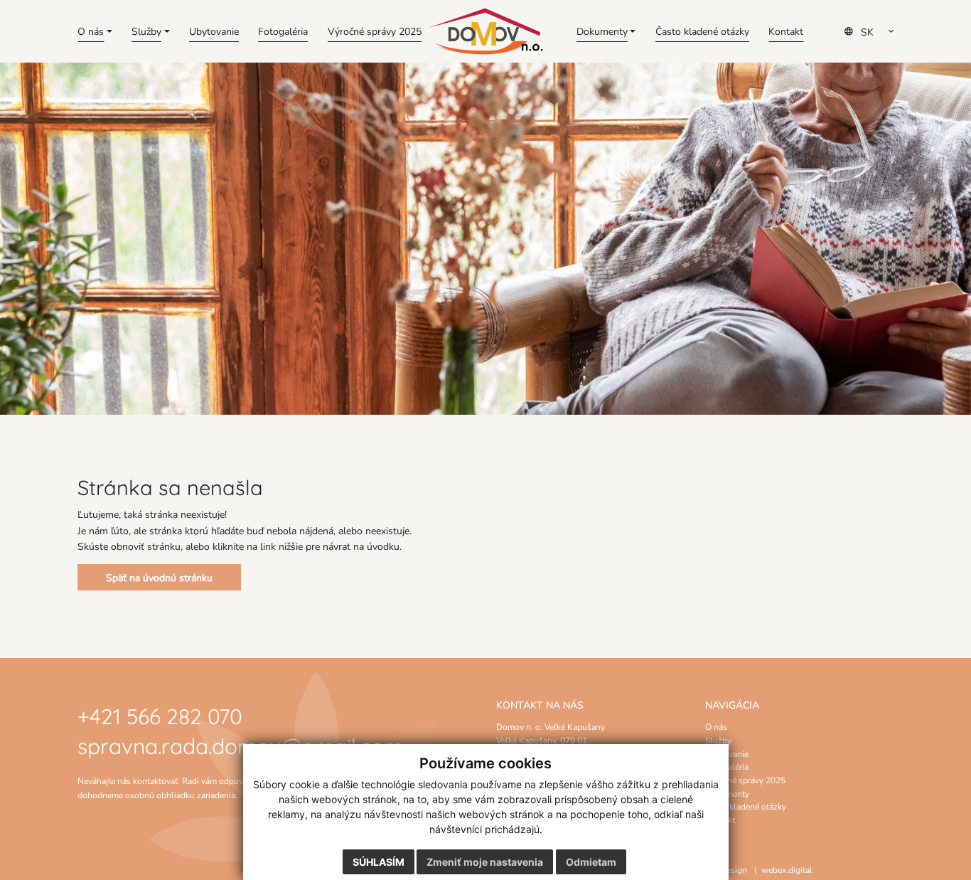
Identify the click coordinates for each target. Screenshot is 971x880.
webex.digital (786, 869)
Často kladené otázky (745, 806)
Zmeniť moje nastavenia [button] (485, 862)
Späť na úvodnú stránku (159, 577)
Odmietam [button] (591, 862)
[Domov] (485, 32)
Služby (718, 740)
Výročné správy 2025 (745, 779)
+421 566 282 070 (159, 714)
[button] (94, 31)
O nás (716, 726)
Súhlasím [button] (378, 862)
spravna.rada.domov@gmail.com (240, 744)
